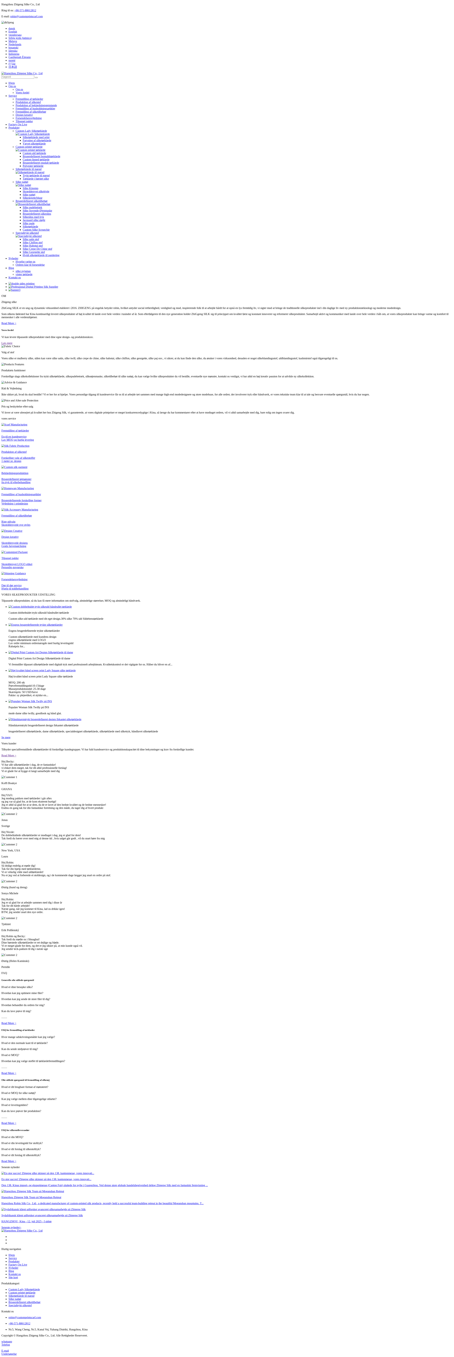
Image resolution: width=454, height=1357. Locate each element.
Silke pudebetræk (32, 207)
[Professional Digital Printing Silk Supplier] (33, 286)
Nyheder (13, 258)
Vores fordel (22, 92)
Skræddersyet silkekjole (36, 191)
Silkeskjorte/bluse (32, 197)
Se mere (5, 737)
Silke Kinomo (30, 188)
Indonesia (14, 53)
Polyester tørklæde (33, 165)
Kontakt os (15, 277)
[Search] (36, 77)
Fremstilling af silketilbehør (31, 111)
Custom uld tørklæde (34, 153)
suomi (12, 60)
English (13, 31)
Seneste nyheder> (11, 1227)
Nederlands (15, 44)
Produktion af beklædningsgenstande (36, 105)
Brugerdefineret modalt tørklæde (41, 162)
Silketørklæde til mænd (28, 169)
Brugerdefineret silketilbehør (32, 200)
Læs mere (6, 343)
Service (13, 95)
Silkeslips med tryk (33, 216)
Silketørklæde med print (36, 137)
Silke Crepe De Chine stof (37, 248)
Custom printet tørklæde (29, 146)
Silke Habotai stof (33, 245)
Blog (11, 267)
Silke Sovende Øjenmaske (37, 210)
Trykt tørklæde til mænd (36, 175)
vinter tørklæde (24, 274)
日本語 (13, 66)
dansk (12, 28)
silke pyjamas (23, 271)
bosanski (13, 47)
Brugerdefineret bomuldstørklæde (41, 156)
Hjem (12, 83)
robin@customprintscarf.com (26, 16)
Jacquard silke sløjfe (34, 220)
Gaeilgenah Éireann (20, 57)
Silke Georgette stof (34, 252)
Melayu (13, 41)
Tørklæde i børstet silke (36, 178)
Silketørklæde (30, 226)
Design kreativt (24, 114)
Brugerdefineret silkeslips (37, 213)
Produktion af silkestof (28, 102)
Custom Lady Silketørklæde (31, 130)
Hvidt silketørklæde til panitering (41, 255)
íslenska (13, 50)
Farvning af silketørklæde (37, 140)
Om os (12, 86)
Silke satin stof (31, 239)
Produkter (14, 127)
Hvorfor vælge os (25, 261)
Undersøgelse (9, 1353)
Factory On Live (18, 124)
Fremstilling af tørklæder (29, 98)
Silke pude (29, 223)
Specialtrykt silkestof (27, 232)
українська (15, 34)
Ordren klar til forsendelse (30, 264)
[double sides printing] (22, 283)
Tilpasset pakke (24, 121)
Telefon (5, 1344)
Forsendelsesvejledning (29, 118)
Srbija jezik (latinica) (20, 38)
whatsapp (6, 1341)
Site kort (13, 1277)
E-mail (5, 1350)
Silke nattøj (22, 181)
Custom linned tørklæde (36, 159)
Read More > (8, 323)
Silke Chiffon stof (33, 242)
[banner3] (14, 289)
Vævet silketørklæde (34, 143)
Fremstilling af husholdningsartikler (35, 108)
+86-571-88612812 (25, 10)
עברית (12, 63)
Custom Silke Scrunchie (36, 229)
